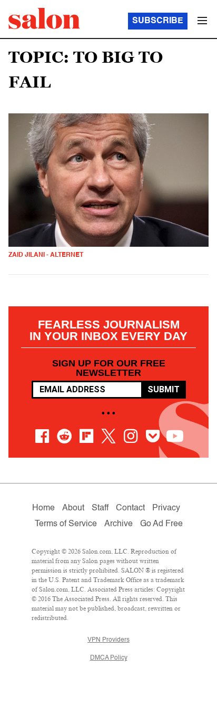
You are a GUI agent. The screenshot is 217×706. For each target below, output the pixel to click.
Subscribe (157, 21)
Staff (100, 508)
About (73, 508)
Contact (130, 508)
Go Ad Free (161, 524)
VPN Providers (108, 640)
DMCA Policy (108, 658)
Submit (163, 389)
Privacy (166, 508)
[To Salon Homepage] (44, 18)
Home (43, 508)
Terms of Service (66, 524)
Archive (118, 524)
